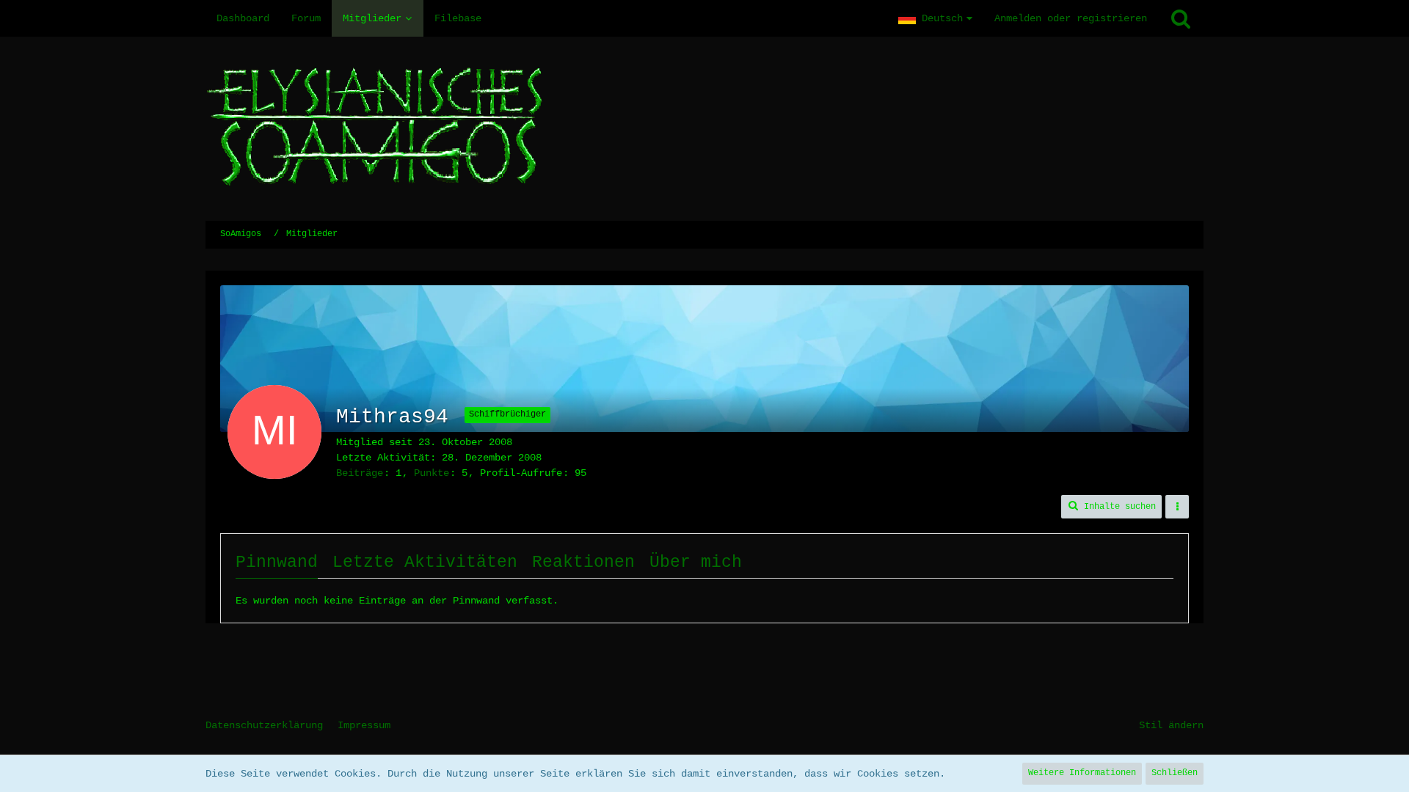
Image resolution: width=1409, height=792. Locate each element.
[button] (935, 18)
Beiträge (359, 473)
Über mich (695, 562)
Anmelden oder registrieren (1070, 18)
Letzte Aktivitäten (424, 562)
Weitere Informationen (1082, 773)
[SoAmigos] (704, 129)
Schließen (1174, 773)
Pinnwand (277, 562)
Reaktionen (583, 562)
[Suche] (1181, 18)
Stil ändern (1171, 725)
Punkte (431, 473)
